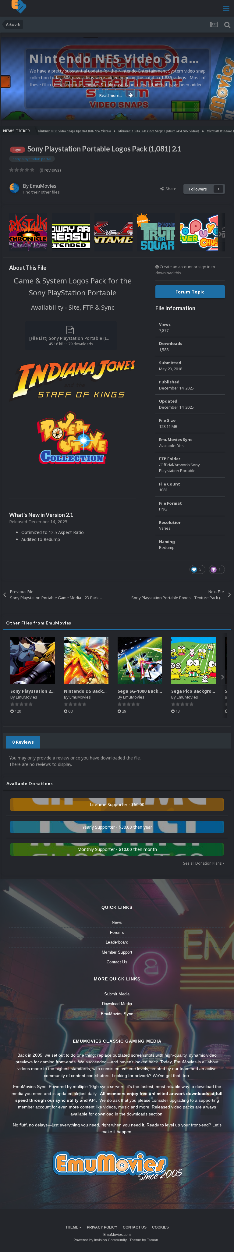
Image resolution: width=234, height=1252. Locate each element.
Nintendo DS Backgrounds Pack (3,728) (106, 691)
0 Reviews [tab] (23, 742)
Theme (72, 1227)
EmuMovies (43, 186)
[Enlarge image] (72, 380)
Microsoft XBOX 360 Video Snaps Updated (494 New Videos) (135, 131)
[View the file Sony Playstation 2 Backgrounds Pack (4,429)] (32, 660)
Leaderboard (117, 942)
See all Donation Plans (203, 863)
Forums (117, 932)
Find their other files (41, 192)
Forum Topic (190, 292)
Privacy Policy (102, 1227)
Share (170, 188)
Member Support (117, 952)
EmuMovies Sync (117, 1014)
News (117, 922)
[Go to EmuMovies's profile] (14, 188)
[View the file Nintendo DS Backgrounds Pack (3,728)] (86, 660)
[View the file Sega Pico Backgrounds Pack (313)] (193, 660)
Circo (223, 112)
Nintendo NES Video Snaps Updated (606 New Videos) (51, 131)
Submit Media (116, 994)
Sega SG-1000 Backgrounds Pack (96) (158, 691)
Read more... (110, 95)
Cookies (160, 1227)
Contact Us (117, 962)
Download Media (117, 1003)
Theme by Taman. (144, 1240)
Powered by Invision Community (100, 1240)
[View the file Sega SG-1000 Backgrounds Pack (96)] (140, 660)
